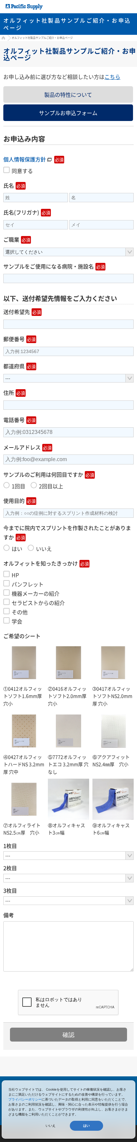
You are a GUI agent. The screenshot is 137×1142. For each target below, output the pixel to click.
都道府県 (14, 366)
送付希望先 (16, 312)
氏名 (8, 185)
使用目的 (14, 501)
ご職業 (11, 239)
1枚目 (10, 846)
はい (86, 1125)
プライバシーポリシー (25, 1099)
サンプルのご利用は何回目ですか (43, 474)
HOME (2, 38)
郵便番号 (14, 339)
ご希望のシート (22, 636)
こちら (112, 77)
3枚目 (10, 890)
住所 (8, 392)
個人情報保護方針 (24, 159)
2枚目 (10, 868)
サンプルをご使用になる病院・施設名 (48, 266)
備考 (8, 915)
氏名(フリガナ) (21, 212)
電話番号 (14, 420)
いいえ (51, 1125)
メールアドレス (22, 447)
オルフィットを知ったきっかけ (40, 563)
